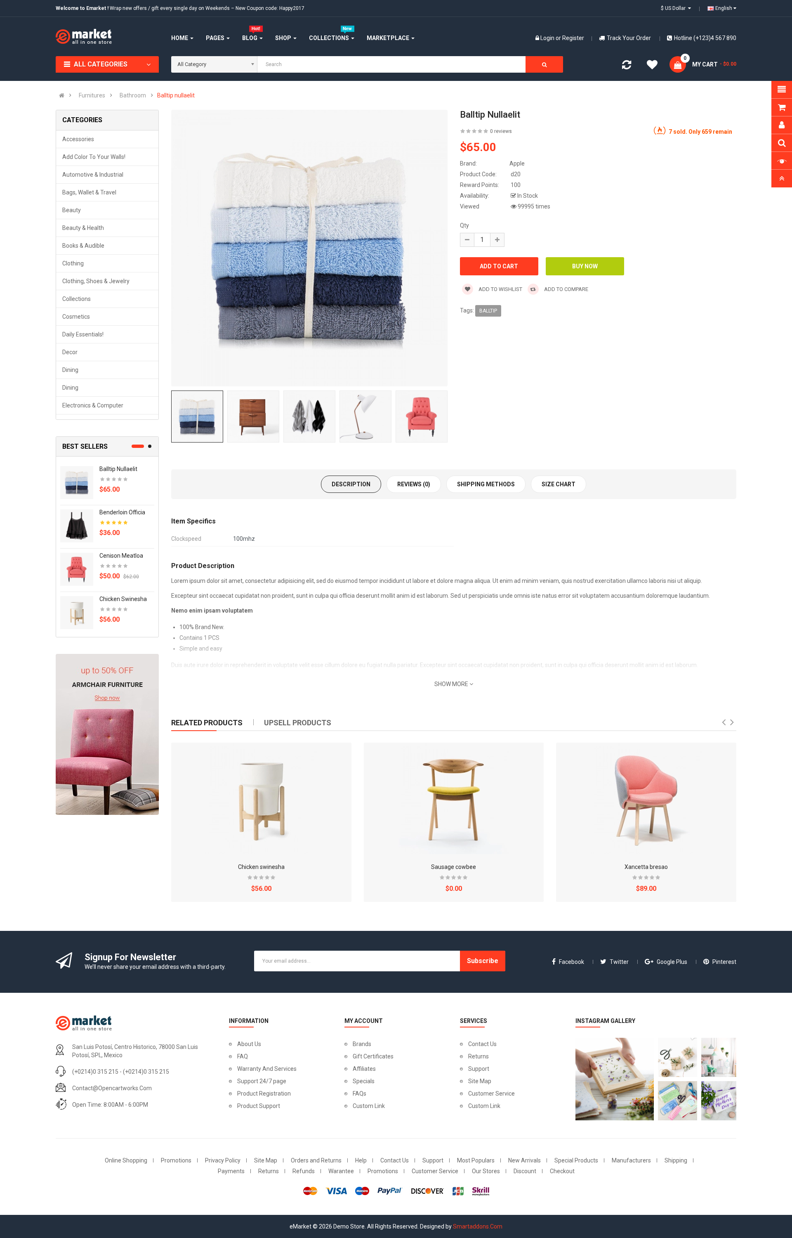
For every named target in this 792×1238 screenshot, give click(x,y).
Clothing (73, 263)
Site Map (479, 1081)
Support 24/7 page (261, 1081)
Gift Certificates (373, 1056)
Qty (464, 225)
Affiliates (364, 1068)
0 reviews (501, 131)
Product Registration (264, 1093)
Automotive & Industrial (92, 174)
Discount (525, 1171)
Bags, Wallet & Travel (89, 192)
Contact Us (482, 1044)
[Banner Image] (107, 734)
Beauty (71, 210)
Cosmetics (76, 316)
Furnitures (92, 95)
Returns (478, 1056)
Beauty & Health (83, 228)
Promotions (176, 1160)
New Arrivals (524, 1160)
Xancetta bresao (646, 867)
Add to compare (565, 289)
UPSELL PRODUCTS (297, 722)
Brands (362, 1044)
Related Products (207, 722)
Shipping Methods (486, 484)
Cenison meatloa (121, 555)
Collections (76, 299)
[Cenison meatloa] (76, 569)
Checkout (562, 1171)
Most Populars (476, 1160)
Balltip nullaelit (176, 95)
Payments (231, 1171)
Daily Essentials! (83, 334)
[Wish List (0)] (652, 66)
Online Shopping (126, 1160)
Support (478, 1068)
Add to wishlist (499, 289)
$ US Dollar (674, 8)
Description (351, 484)
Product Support (258, 1106)
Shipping (676, 1160)
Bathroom (133, 95)
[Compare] (626, 66)
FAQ (242, 1056)
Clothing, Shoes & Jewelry (96, 281)
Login (548, 38)
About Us (249, 1044)
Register (573, 38)
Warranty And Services (267, 1068)
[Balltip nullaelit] (76, 482)
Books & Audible (83, 245)
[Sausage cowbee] (453, 798)
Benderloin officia (122, 512)
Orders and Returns (316, 1160)
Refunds (303, 1171)
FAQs (359, 1093)
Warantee (341, 1171)
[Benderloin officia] (76, 525)
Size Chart (558, 484)
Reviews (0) (413, 484)
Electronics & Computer (92, 405)
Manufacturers (631, 1160)
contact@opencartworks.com (112, 1088)
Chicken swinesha (123, 599)
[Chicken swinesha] (76, 612)
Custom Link (369, 1106)
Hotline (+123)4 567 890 (705, 38)
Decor (70, 352)
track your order (629, 38)
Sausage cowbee (453, 867)
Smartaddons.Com (477, 1226)
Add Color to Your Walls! (93, 157)
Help (361, 1160)
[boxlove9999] (612, 1079)
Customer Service (491, 1093)
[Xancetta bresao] (646, 798)
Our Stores (486, 1171)
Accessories (78, 139)
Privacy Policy (222, 1160)
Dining (70, 370)
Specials (364, 1081)
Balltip (488, 311)
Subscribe (482, 961)
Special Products (576, 1160)
